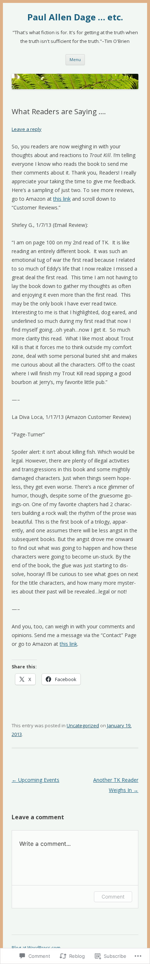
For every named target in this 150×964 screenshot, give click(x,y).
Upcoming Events (35, 779)
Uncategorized (83, 725)
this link (62, 198)
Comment (113, 896)
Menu (75, 59)
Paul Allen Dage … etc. (75, 17)
